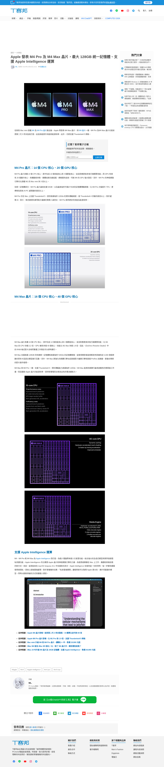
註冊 (150, 11)
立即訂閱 (98, 157)
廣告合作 (71, 749)
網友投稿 (136, 757)
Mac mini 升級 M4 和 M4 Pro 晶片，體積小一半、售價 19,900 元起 (53, 642)
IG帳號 (103, 713)
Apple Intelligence (43, 558)
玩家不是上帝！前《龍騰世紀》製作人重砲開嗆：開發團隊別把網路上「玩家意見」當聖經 (138, 98)
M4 (33, 130)
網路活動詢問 (138, 753)
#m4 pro (47, 670)
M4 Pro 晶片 (42, 130)
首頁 (12, 52)
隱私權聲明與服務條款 (99, 746)
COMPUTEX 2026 (112, 18)
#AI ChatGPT (86, 18)
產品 (21, 18)
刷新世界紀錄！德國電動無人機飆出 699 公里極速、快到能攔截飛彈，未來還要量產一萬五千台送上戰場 (138, 77)
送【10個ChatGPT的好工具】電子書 (60, 700)
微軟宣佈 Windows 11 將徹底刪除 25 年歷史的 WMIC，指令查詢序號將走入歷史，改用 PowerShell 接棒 (138, 84)
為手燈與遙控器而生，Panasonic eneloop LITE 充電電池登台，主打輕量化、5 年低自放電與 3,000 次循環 (138, 127)
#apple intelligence (33, 670)
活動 (62, 18)
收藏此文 (43, 67)
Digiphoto (115, 753)
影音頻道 (90, 713)
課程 (77, 18)
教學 (50, 18)
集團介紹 (71, 746)
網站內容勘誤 (138, 746)
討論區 (70, 18)
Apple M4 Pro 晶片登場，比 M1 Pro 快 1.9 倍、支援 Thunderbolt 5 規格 (56, 639)
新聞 (13, 18)
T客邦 (114, 746)
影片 (56, 18)
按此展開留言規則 (37, 730)
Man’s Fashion (117, 749)
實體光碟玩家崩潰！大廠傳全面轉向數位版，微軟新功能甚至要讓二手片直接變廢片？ (138, 120)
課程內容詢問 (138, 749)
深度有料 (97, 18)
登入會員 (32, 727)
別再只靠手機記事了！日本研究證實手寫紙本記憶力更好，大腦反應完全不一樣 (138, 62)
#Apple (14, 670)
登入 (144, 11)
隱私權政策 (110, 2)
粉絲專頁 (46, 713)
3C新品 (19, 52)
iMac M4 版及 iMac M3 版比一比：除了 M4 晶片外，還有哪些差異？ (54, 646)
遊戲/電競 (36, 18)
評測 (44, 18)
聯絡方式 (71, 753)
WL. (16, 67)
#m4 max (57, 670)
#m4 (22, 670)
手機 (29, 18)
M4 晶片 (82, 130)
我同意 (148, 2)
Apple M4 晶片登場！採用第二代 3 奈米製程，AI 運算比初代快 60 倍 (54, 633)
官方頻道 (75, 713)
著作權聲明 (94, 749)
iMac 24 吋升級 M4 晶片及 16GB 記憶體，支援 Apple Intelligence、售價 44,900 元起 (61, 650)
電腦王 (114, 757)
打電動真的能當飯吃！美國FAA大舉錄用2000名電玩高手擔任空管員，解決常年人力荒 (138, 69)
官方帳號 (61, 713)
